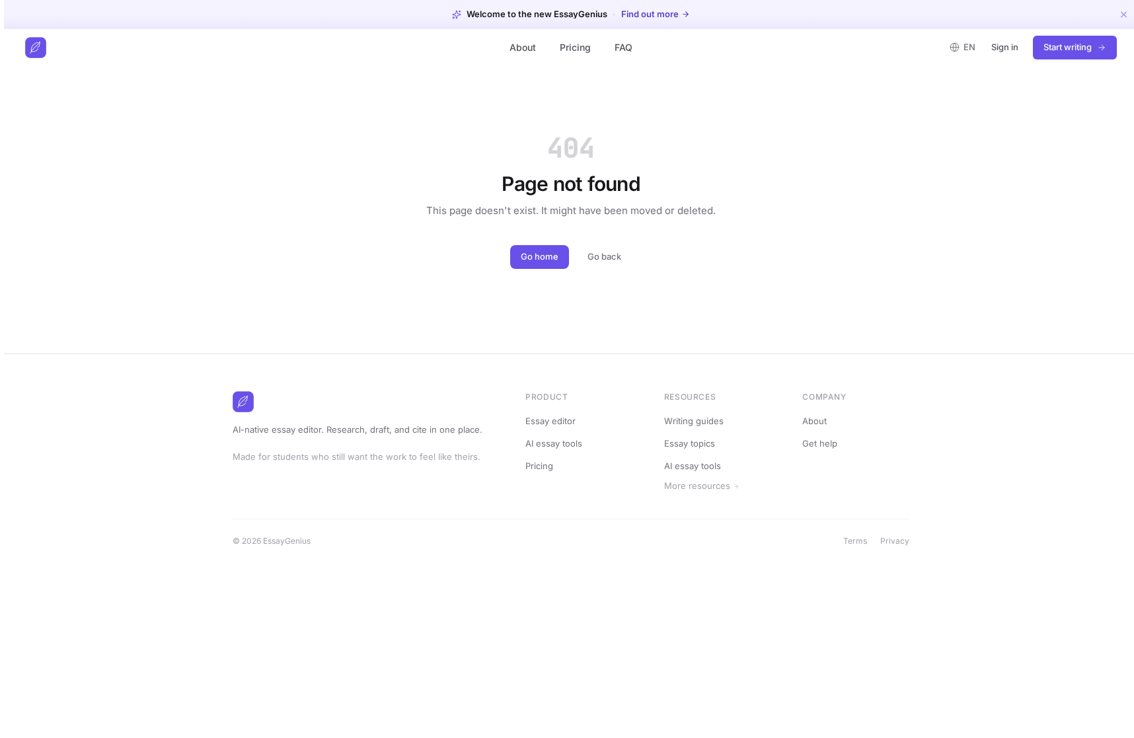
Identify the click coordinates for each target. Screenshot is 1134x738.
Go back (604, 256)
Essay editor (550, 421)
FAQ (623, 47)
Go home (539, 256)
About (523, 47)
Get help (819, 443)
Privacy (894, 541)
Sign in (1004, 47)
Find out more (650, 14)
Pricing (575, 47)
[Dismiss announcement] (1124, 14)
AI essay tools (553, 443)
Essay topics (689, 443)
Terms (855, 541)
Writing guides (694, 421)
